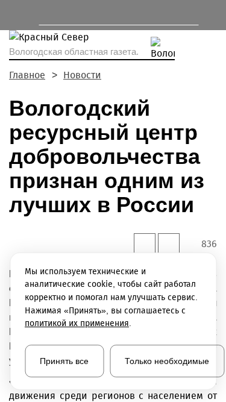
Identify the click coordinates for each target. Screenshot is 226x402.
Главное (27, 75)
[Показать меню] (14, 15)
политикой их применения (77, 323)
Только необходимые (167, 361)
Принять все (64, 361)
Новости (82, 75)
